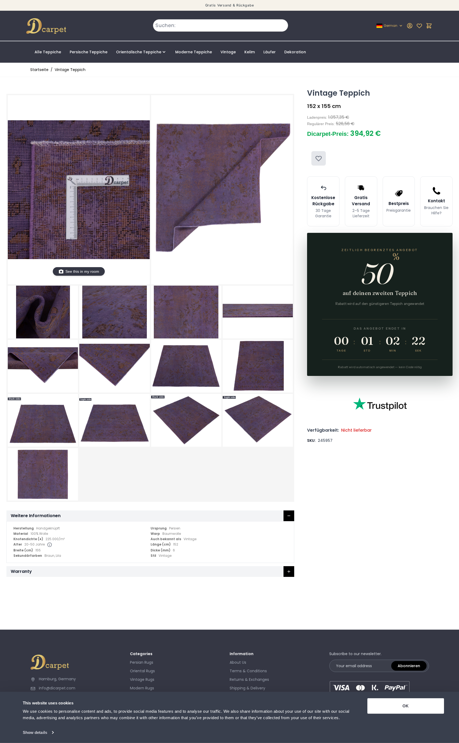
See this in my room (82, 271)
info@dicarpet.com (57, 688)
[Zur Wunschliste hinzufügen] (318, 158)
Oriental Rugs (142, 671)
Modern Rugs (142, 688)
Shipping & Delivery (247, 688)
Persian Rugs (141, 662)
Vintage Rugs (142, 679)
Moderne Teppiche (193, 52)
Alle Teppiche (48, 52)
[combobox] (221, 25)
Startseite (39, 69)
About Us (238, 662)
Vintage (228, 52)
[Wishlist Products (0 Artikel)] (419, 25)
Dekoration (295, 52)
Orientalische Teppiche (138, 52)
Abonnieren (409, 666)
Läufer (269, 52)
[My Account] (409, 25)
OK (405, 706)
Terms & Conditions (248, 671)
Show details (35, 732)
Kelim (249, 52)
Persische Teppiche (88, 52)
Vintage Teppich (70, 69)
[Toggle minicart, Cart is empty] (429, 25)
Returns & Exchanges (249, 679)
